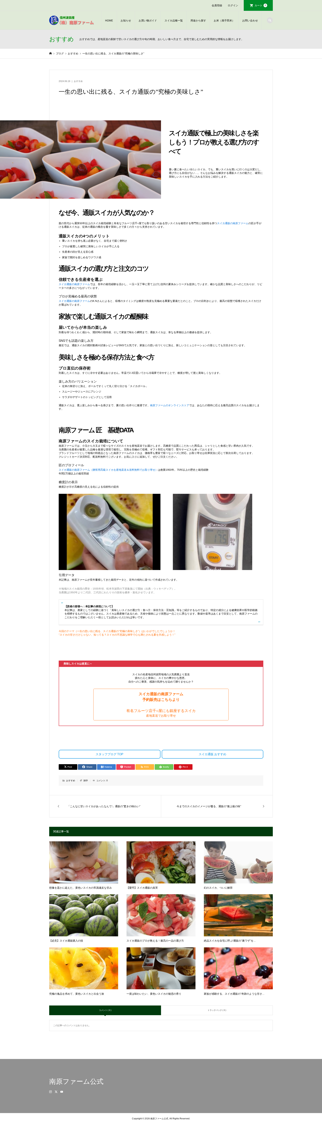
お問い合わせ (250, 20)
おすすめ (78, 81)
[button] (161, 704)
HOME (109, 20)
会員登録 (217, 5)
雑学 (85, 780)
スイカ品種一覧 (174, 20)
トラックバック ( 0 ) (217, 1010)
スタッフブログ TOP (109, 754)
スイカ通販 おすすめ (212, 754)
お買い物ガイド (148, 20)
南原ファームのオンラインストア (169, 405)
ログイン (233, 5)
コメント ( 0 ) (105, 1010)
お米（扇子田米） (224, 20)
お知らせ (126, 20)
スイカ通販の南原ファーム (232, 223)
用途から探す (198, 20)
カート (260, 5)
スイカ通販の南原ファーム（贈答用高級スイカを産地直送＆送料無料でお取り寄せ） (108, 469)
